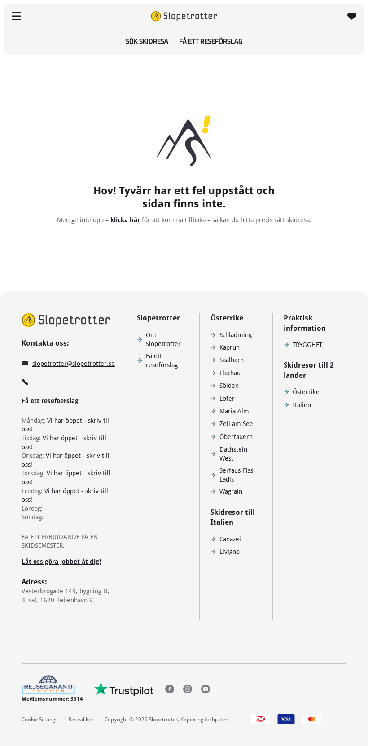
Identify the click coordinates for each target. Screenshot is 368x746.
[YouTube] (205, 689)
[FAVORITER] (351, 16)
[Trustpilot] (123, 689)
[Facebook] (169, 689)
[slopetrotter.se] (66, 320)
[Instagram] (187, 689)
